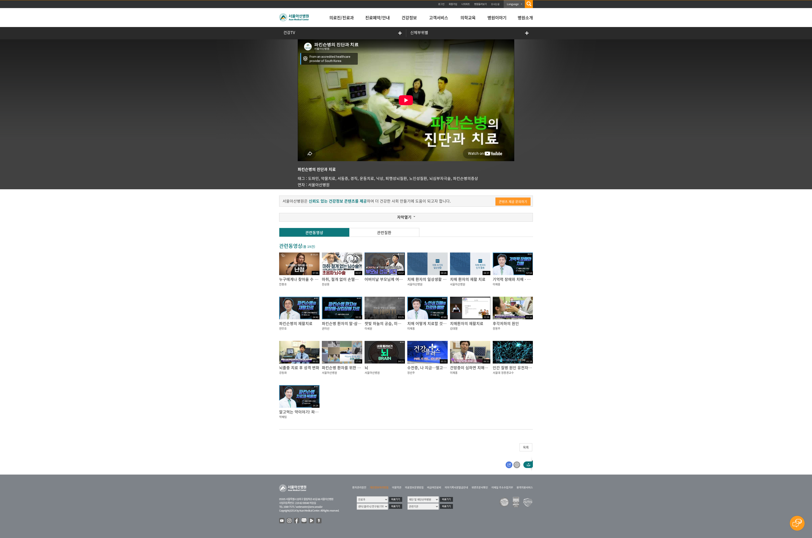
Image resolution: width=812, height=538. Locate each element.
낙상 (379, 178)
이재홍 (496, 284)
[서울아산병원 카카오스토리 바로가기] (319, 521)
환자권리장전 (359, 487)
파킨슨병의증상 (465, 178)
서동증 (342, 178)
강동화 (283, 373)
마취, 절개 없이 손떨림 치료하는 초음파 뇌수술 (360, 279)
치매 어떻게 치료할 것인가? (429, 323)
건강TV (289, 32)
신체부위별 (419, 32)
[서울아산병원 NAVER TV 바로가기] (312, 521)
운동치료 (367, 178)
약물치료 (328, 178)
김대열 (454, 328)
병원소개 (525, 18)
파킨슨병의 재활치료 (296, 323)
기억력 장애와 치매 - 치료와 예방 (519, 279)
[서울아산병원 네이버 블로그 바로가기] (304, 521)
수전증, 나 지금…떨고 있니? (430, 368)
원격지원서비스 (525, 487)
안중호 (283, 284)
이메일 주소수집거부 (502, 487)
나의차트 (465, 4)
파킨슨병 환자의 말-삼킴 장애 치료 (350, 323)
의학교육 (468, 18)
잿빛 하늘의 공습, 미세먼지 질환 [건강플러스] (401, 323)
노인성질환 (418, 178)
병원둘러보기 (480, 4)
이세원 (368, 328)
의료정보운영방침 (414, 487)
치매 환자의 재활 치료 (468, 279)
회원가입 (453, 4)
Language (513, 4)
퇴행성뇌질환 (396, 178)
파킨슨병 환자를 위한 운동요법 (347, 368)
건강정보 (409, 18)
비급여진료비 (434, 487)
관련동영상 (314, 232)
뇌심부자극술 (440, 178)
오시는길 (495, 4)
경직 (354, 178)
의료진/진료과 (341, 18)
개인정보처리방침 (379, 487)
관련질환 (384, 232)
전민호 (283, 328)
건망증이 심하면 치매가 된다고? (476, 368)
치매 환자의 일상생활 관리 (428, 279)
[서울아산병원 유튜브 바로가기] (282, 521)
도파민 (313, 178)
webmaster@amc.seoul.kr (309, 507)
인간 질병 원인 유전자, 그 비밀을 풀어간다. (527, 368)
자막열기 (404, 217)
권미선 (325, 328)
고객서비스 (438, 18)
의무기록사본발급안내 (456, 487)
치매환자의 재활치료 (466, 323)
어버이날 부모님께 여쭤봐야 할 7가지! (395, 279)
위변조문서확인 (480, 487)
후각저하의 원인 (506, 323)
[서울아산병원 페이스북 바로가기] (297, 521)
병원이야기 (496, 18)
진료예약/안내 (377, 18)
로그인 (441, 4)
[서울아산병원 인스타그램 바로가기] (289, 521)
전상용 (325, 284)
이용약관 (396, 487)
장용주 (496, 328)
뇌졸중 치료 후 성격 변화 (299, 368)
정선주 (411, 373)
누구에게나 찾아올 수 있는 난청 (304, 279)
